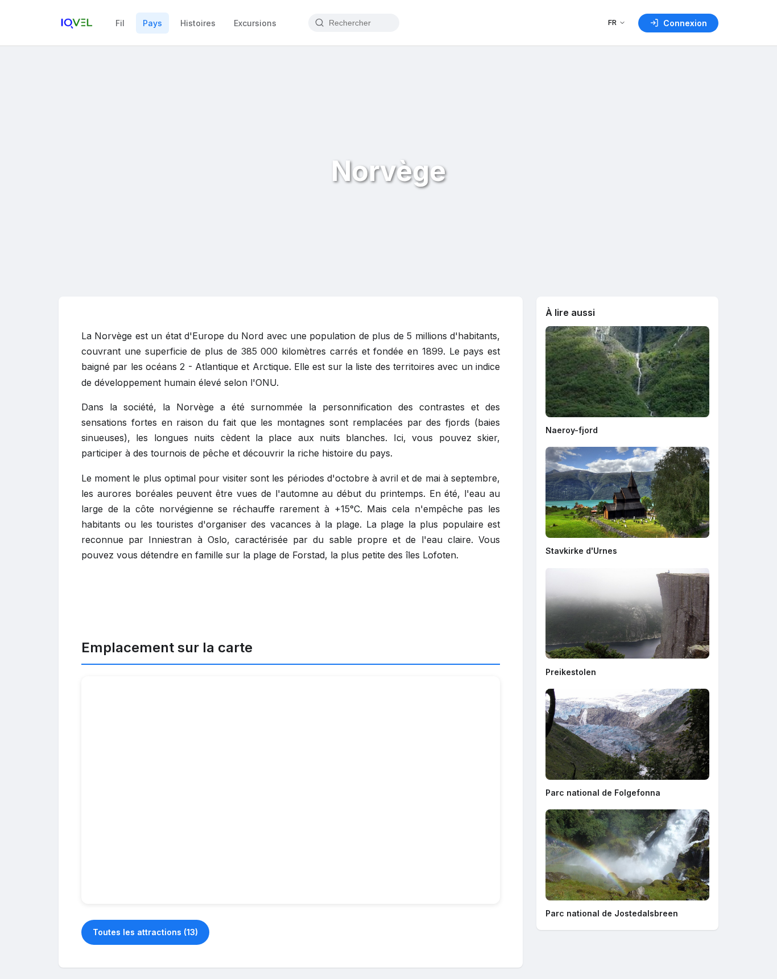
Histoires (198, 23)
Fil (120, 23)
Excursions (255, 23)
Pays (152, 23)
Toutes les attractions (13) (145, 932)
